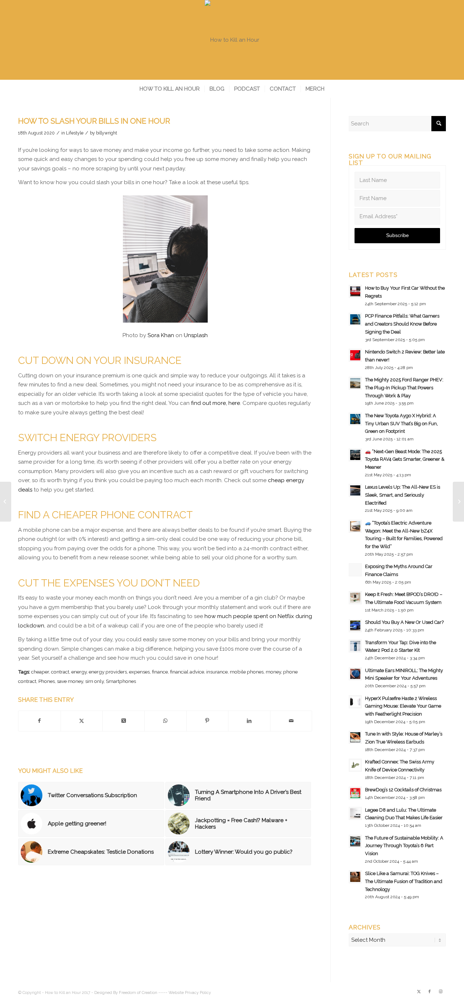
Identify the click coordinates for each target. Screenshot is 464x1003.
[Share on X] (82, 721)
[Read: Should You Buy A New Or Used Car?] (355, 625)
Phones (46, 681)
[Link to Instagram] (440, 991)
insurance (217, 672)
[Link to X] (418, 991)
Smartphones (121, 681)
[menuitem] (169, 89)
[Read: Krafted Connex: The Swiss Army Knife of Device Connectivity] (355, 765)
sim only (94, 681)
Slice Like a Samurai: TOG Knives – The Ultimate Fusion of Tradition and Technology (403, 881)
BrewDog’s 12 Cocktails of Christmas (403, 789)
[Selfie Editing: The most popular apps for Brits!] (458, 502)
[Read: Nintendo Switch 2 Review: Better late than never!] (355, 355)
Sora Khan (161, 335)
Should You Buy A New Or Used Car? (404, 622)
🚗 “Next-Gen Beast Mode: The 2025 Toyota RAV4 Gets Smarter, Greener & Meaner (404, 459)
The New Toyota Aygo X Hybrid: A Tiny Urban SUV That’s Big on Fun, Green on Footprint (401, 423)
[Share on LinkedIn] (249, 721)
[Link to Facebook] (429, 991)
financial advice (187, 672)
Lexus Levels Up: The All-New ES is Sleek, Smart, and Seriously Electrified (402, 494)
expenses (139, 672)
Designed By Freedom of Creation (125, 992)
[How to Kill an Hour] (231, 40)
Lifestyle (74, 133)
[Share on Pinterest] (207, 721)
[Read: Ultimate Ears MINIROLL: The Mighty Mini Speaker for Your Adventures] (355, 673)
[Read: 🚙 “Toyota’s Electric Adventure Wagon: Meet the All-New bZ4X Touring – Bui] (355, 526)
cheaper (40, 672)
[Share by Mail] (291, 721)
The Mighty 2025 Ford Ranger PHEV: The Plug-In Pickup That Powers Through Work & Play (404, 387)
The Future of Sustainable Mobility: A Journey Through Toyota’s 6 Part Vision (404, 845)
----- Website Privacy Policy (184, 992)
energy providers (108, 672)
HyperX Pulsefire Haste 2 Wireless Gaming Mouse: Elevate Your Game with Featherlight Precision (403, 706)
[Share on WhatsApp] (165, 721)
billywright (106, 133)
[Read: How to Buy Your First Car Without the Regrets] (355, 291)
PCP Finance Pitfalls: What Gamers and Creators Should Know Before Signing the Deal (402, 323)
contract (60, 672)
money (273, 672)
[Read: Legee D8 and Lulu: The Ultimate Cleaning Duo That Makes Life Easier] (355, 813)
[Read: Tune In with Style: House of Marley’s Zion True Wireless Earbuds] (355, 737)
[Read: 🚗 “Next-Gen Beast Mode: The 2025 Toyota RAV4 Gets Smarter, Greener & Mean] (355, 454)
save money (70, 681)
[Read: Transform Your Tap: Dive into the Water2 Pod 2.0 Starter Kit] (355, 645)
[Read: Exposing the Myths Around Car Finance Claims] (355, 569)
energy (79, 672)
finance (160, 672)
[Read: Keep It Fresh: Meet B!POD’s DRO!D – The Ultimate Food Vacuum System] (355, 597)
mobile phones (247, 672)
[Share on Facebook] (39, 721)
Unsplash (196, 335)
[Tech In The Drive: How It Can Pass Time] (5, 502)
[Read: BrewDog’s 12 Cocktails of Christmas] (355, 793)
